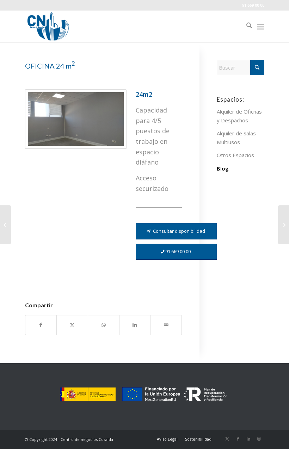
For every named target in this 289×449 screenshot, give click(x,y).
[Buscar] (245, 26)
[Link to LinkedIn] (248, 439)
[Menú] (260, 26)
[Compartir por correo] (166, 325)
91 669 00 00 (253, 5)
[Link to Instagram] (259, 439)
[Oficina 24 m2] (5, 224)
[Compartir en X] (72, 325)
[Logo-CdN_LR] (48, 26)
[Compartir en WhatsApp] (103, 325)
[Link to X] (227, 439)
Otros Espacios (235, 155)
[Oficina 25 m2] (283, 224)
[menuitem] (245, 26)
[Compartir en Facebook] (41, 325)
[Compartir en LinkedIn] (134, 325)
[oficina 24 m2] (76, 119)
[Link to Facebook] (238, 439)
